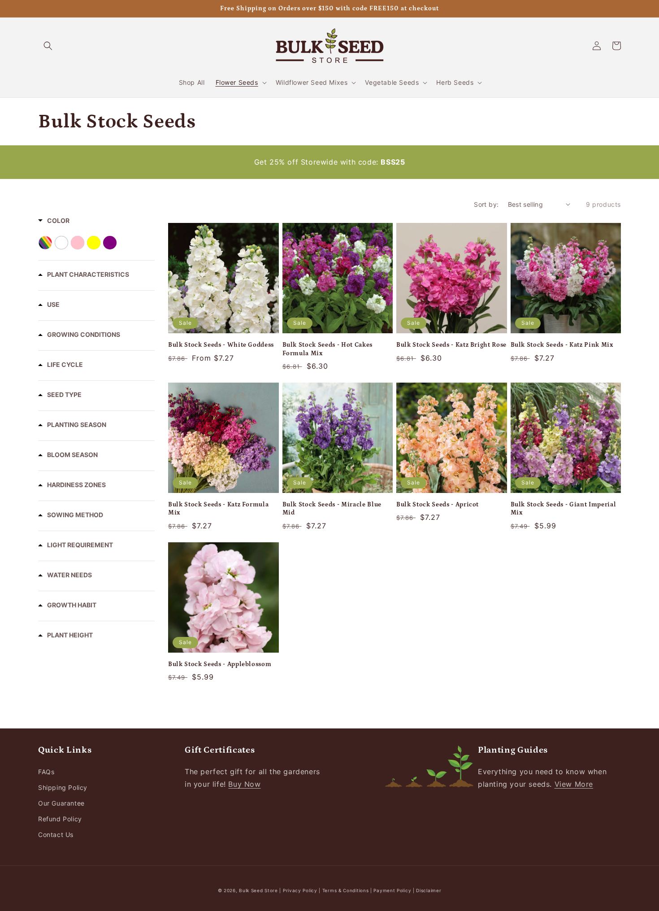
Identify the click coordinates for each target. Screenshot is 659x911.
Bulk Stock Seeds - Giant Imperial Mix (563, 508)
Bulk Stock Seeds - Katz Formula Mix (218, 508)
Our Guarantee (61, 803)
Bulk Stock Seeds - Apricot (437, 504)
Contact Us (56, 834)
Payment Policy (393, 890)
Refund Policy (60, 819)
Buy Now (244, 784)
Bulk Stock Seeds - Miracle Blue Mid (332, 508)
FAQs (46, 772)
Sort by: (486, 204)
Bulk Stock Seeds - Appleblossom (219, 664)
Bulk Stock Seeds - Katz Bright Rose (451, 345)
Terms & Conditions (345, 890)
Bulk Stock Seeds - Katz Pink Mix (562, 345)
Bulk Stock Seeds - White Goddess (221, 345)
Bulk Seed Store (258, 890)
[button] (48, 46)
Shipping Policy (62, 787)
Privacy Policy (301, 890)
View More (574, 784)
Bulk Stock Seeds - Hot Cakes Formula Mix (327, 349)
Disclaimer (428, 890)
